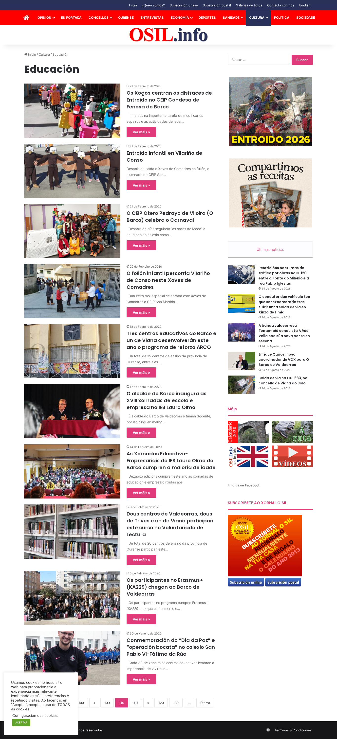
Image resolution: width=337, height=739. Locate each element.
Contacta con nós (280, 5)
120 (161, 703)
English (304, 5)
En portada (71, 17)
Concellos (99, 17)
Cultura (256, 17)
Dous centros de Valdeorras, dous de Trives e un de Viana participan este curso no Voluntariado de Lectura (170, 524)
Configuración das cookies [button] (35, 715)
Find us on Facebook (244, 485)
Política (281, 17)
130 (176, 703)
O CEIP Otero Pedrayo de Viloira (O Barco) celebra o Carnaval (170, 216)
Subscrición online (184, 5)
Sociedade (305, 17)
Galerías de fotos (249, 5)
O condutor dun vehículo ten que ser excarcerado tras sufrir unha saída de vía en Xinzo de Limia (284, 304)
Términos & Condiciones (293, 730)
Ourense (126, 17)
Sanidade (231, 17)
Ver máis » (141, 132)
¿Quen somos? (153, 5)
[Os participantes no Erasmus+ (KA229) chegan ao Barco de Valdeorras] (72, 598)
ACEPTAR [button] (21, 722)
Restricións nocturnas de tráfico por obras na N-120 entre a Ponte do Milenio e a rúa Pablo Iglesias (284, 275)
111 (135, 703)
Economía (180, 17)
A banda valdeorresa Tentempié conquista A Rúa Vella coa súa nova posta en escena (284, 333)
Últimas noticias (270, 249)
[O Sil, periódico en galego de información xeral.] (168, 35)
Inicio (133, 5)
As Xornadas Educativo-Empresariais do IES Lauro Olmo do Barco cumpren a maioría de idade (171, 460)
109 (107, 703)
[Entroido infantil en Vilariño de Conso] (72, 171)
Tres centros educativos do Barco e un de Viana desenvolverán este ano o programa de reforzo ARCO (171, 340)
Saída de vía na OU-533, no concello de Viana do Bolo (283, 381)
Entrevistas (152, 17)
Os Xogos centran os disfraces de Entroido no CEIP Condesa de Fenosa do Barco (169, 99)
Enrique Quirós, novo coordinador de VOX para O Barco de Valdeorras (284, 359)
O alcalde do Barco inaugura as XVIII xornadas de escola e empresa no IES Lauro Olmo (166, 400)
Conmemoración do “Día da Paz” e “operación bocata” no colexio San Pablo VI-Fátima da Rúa (171, 647)
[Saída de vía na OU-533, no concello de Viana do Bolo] (241, 385)
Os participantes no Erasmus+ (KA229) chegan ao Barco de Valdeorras (165, 587)
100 (81, 703)
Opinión (44, 17)
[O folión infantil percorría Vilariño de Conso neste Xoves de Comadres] (72, 291)
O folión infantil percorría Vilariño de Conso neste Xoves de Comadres (168, 280)
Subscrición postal (217, 5)
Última (205, 703)
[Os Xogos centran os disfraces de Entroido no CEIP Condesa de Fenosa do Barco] (72, 111)
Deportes (207, 17)
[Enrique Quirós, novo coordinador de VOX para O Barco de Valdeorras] (241, 361)
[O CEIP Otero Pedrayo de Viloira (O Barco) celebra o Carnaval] (72, 231)
